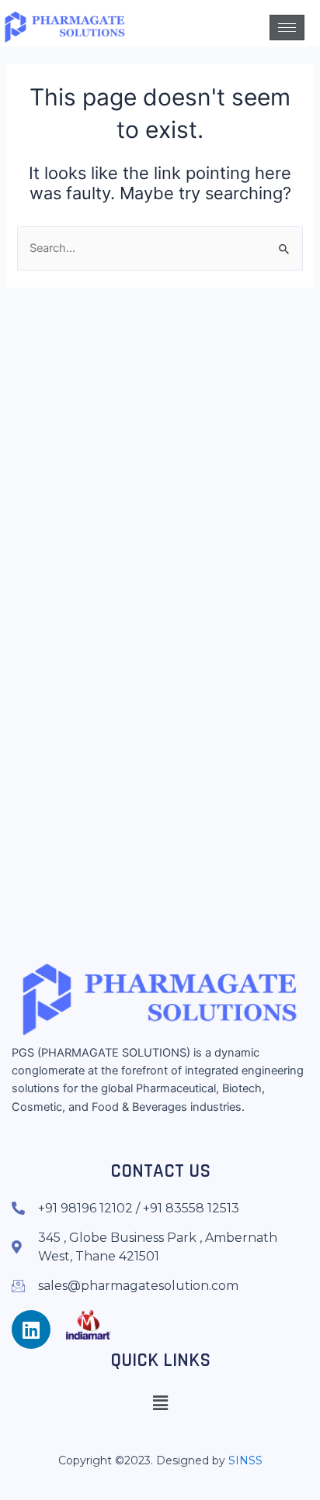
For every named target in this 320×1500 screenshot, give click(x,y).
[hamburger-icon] (287, 27)
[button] (160, 1402)
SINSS (245, 1460)
